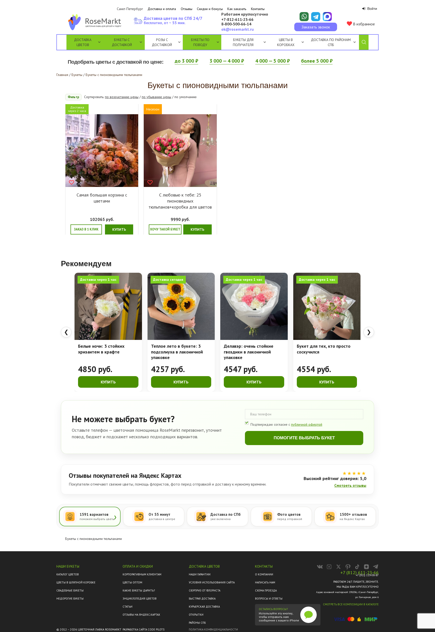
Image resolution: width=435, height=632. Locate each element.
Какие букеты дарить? (139, 590)
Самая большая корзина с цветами (102, 198)
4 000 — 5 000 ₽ (272, 61)
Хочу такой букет (165, 229)
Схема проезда (266, 590)
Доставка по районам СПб (331, 42)
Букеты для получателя (243, 42)
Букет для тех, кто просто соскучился (323, 349)
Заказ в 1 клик (86, 229)
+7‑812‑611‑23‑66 (237, 19)
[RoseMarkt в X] (338, 567)
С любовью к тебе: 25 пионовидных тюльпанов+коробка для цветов (180, 201)
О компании (264, 574)
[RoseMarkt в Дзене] (366, 567)
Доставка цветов (82, 42)
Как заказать (236, 9)
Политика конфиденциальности (213, 629)
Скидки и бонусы (210, 9)
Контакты (258, 9)
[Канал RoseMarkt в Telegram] (376, 567)
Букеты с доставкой (122, 42)
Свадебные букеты (70, 590)
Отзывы (186, 9)
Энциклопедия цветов (140, 598)
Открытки (196, 614)
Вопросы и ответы (268, 598)
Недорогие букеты (70, 598)
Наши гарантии (199, 574)
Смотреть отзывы (350, 485)
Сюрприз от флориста (204, 590)
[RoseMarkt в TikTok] (357, 567)
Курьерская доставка (204, 606)
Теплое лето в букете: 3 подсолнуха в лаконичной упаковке (177, 351)
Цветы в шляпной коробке (75, 582)
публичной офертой (306, 424)
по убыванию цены (156, 97)
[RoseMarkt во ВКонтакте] (320, 567)
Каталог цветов (67, 574)
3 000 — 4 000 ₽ (226, 61)
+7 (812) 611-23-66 (359, 572)
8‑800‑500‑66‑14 (236, 24)
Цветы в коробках (286, 42)
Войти (371, 9)
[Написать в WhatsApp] (304, 16)
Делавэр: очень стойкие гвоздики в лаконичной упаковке (248, 351)
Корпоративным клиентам (142, 574)
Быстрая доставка (202, 598)
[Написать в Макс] (327, 16)
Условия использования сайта (212, 582)
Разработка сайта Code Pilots (143, 629)
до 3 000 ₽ (186, 61)
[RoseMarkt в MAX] (329, 567)
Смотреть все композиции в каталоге (351, 604)
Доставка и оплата (162, 9)
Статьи (127, 606)
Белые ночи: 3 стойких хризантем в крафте (101, 349)
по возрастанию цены (121, 97)
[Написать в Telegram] (315, 16)
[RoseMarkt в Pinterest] (348, 567)
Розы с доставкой (162, 42)
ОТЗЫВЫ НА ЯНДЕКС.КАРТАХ (141, 614)
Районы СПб (197, 622)
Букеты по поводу (200, 42)
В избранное (363, 23)
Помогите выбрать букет (304, 438)
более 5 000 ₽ (317, 61)
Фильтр (73, 97)
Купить (119, 229)
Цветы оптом (132, 582)
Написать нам (265, 582)
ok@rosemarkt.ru (237, 29)
